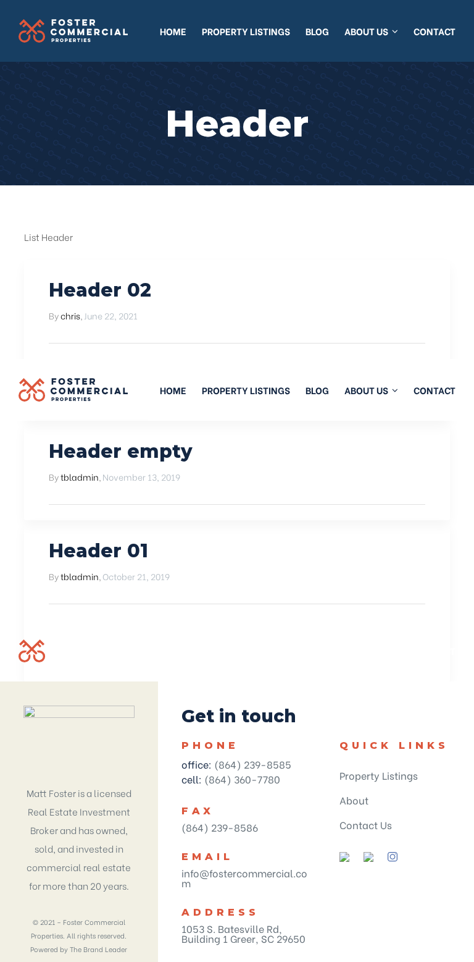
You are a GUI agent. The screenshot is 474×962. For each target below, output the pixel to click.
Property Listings (378, 775)
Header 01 (98, 550)
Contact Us (365, 824)
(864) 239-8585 (252, 764)
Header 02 (100, 290)
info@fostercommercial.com (244, 878)
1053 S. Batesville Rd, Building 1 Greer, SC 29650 (243, 933)
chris (70, 315)
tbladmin (79, 476)
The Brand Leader (98, 949)
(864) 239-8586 (219, 827)
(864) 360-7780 (242, 779)
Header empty (121, 451)
